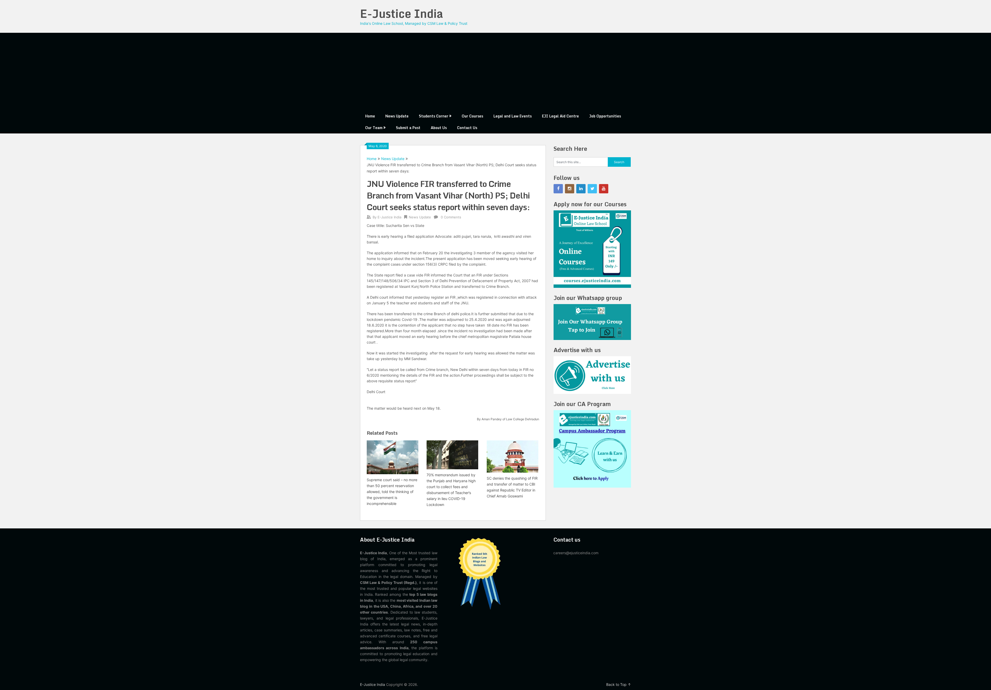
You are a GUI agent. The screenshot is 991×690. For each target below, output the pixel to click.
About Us (439, 128)
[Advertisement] (495, 71)
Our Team (373, 128)
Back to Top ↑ (618, 684)
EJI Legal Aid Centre (560, 116)
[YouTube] (603, 188)
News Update (397, 116)
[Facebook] (558, 188)
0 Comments (451, 217)
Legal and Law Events (512, 116)
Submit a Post (408, 128)
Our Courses (472, 116)
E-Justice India (401, 13)
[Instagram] (569, 188)
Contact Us (467, 128)
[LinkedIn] (581, 188)
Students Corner (433, 116)
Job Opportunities (605, 116)
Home (370, 116)
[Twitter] (592, 188)
